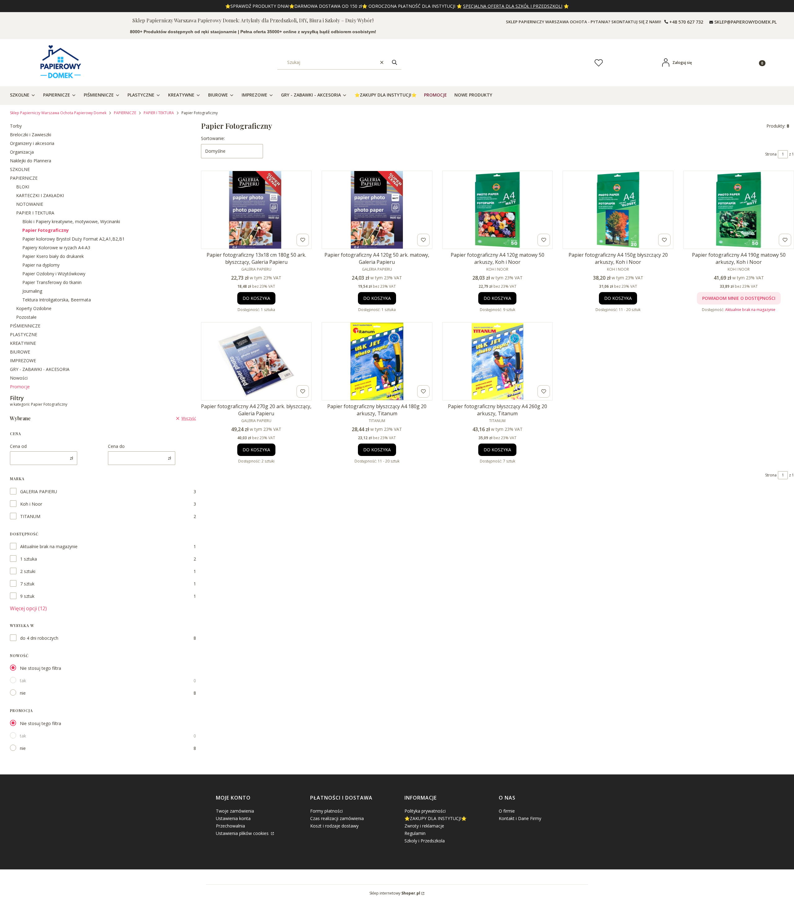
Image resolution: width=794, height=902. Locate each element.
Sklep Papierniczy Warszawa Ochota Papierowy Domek (58, 112)
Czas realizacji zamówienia (337, 818)
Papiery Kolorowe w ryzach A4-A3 (56, 247)
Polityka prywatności (425, 811)
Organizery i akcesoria (32, 143)
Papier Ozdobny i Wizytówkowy (53, 274)
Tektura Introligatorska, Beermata (56, 300)
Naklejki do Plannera (30, 161)
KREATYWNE (23, 343)
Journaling (32, 291)
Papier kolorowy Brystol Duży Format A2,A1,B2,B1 (73, 239)
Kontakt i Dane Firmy (520, 818)
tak (23, 680)
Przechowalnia (230, 826)
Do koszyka (256, 298)
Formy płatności (326, 811)
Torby (16, 126)
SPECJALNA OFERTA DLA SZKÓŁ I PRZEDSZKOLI (512, 6)
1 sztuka (28, 559)
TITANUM (30, 516)
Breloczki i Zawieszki (30, 135)
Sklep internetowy (394, 893)
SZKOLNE (20, 169)
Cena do (116, 446)
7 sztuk (27, 584)
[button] (394, 62)
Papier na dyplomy (41, 265)
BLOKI (22, 187)
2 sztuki (27, 571)
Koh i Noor (31, 504)
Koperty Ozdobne (33, 308)
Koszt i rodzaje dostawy (334, 826)
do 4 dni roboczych (39, 638)
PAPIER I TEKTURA (159, 112)
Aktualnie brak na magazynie (49, 546)
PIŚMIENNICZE (25, 326)
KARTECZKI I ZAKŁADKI (40, 195)
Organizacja (22, 152)
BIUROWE (20, 352)
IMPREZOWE (23, 360)
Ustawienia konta (233, 818)
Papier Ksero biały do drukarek (53, 256)
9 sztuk (27, 596)
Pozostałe (26, 317)
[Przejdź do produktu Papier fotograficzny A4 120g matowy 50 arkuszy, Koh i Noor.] (498, 210)
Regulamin (415, 833)
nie (23, 693)
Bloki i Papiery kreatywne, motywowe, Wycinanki (71, 221)
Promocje (20, 387)
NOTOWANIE (29, 204)
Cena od (18, 446)
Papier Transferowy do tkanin (52, 282)
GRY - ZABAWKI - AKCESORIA (39, 369)
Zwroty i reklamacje (424, 826)
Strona (771, 154)
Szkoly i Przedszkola (424, 841)
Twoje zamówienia (235, 811)
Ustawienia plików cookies (243, 833)
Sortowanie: (213, 138)
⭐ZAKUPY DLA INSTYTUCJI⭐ (435, 818)
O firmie (507, 811)
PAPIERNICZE (125, 112)
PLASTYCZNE (23, 334)
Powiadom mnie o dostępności (738, 298)
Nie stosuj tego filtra (40, 668)
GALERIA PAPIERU (38, 491)
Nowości (19, 378)
